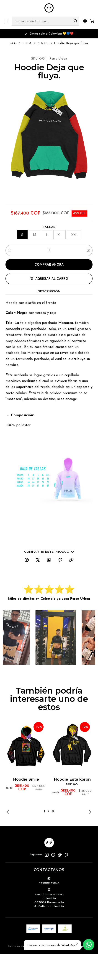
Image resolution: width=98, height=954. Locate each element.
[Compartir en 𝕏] (38, 560)
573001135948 (49, 883)
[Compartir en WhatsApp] (49, 560)
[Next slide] (89, 811)
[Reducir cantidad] (9, 250)
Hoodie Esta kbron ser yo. (72, 781)
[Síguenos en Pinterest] (66, 854)
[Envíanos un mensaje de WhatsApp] (88, 944)
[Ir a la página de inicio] (49, 7)
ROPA (27, 43)
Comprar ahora (49, 264)
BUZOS (42, 43)
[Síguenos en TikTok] (59, 854)
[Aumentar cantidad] (88, 250)
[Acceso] (85, 21)
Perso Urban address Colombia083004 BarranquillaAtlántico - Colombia (49, 900)
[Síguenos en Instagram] (46, 854)
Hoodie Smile (26, 779)
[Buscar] (75, 21)
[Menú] (6, 21)
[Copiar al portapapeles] (71, 560)
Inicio (13, 43)
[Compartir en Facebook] (27, 560)
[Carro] (92, 21)
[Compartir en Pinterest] (60, 560)
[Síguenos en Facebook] (53, 854)
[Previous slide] (8, 811)
